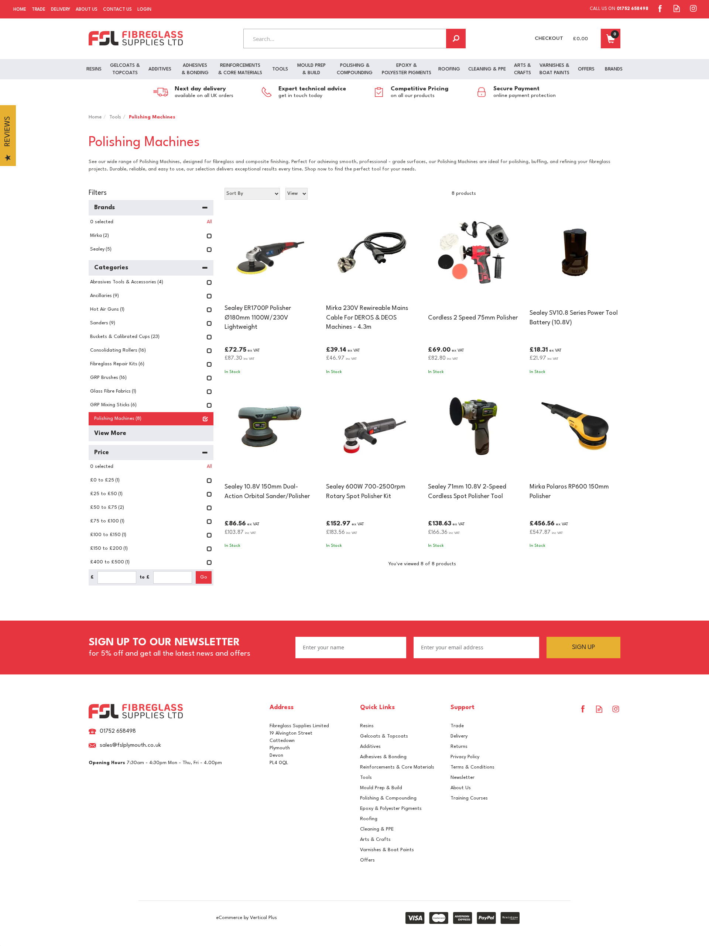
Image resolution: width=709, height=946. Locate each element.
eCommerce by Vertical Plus (246, 917)
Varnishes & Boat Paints (387, 849)
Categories (111, 268)
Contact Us (117, 9)
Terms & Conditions (472, 767)
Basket (610, 38)
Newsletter (463, 777)
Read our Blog (676, 8)
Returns (459, 746)
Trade (457, 726)
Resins (367, 726)
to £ (145, 577)
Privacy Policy (465, 757)
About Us (461, 788)
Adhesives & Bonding (383, 757)
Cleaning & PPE (377, 829)
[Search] (456, 38)
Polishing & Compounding (388, 798)
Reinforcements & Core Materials (397, 767)
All (209, 222)
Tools (366, 777)
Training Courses (469, 798)
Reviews (7, 132)
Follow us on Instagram (693, 8)
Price (101, 452)
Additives (370, 746)
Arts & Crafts (375, 839)
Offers (367, 860)
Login (144, 9)
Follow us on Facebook (660, 8)
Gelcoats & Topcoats (384, 736)
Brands (104, 207)
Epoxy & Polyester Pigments (391, 808)
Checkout (549, 38)
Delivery (459, 736)
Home (19, 9)
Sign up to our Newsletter (169, 647)
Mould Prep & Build (381, 788)
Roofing (368, 818)
